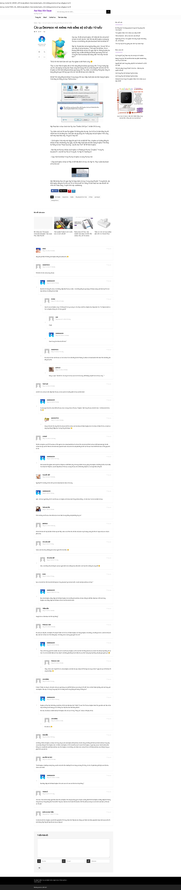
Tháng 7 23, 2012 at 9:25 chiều (49, 251)
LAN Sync (91, 197)
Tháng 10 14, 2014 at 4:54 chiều (57, 663)
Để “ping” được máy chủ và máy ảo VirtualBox (132, 55)
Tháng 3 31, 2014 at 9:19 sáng (48, 576)
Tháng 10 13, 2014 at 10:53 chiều (49, 627)
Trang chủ (38, 17)
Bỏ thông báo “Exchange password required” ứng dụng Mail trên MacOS (43, 234)
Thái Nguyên (46, 507)
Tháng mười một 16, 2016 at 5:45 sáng (63, 319)
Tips (39, 23)
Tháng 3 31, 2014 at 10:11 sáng (53, 592)
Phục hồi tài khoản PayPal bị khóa (129, 73)
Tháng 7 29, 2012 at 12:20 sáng (49, 438)
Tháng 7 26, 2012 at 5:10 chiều (49, 386)
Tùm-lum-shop (62, 17)
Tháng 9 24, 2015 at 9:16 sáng (48, 681)
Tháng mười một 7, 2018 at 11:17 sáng (50, 814)
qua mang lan (97, 197)
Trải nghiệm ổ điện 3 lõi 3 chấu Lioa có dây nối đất (63, 233)
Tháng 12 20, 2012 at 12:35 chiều (62, 335)
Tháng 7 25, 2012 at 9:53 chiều (53, 283)
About (45, 17)
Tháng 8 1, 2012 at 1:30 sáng (48, 493)
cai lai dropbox (57, 197)
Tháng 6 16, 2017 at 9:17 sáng (48, 794)
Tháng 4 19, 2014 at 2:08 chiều (48, 610)
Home (35, 23)
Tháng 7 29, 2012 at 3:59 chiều (62, 370)
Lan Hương (46, 679)
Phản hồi (109, 249)
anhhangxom (51, 281)
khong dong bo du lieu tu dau (81, 197)
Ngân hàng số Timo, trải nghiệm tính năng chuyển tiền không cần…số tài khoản (83, 234)
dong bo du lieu (65, 197)
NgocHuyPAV (55, 418)
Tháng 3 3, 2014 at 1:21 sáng (52, 560)
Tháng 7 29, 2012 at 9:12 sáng (57, 351)
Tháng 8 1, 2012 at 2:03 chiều (48, 509)
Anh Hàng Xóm (42, 44)
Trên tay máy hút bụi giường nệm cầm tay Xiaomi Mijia (103, 233)
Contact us (52, 17)
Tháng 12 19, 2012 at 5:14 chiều (57, 301)
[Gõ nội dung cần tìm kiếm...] (108, 12)
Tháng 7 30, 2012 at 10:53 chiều (49, 477)
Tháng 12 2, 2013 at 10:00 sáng (49, 525)
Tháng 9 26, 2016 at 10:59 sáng (49, 737)
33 (40, 31)
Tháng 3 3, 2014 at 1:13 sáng (48, 544)
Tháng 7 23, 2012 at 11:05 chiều (49, 267)
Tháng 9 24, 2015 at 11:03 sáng (53, 699)
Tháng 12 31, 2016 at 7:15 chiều (53, 777)
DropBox (72, 197)
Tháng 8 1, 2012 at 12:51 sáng (53, 458)
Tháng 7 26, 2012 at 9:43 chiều (53, 402)
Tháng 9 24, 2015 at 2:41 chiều (57, 721)
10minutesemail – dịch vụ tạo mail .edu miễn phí (127, 36)
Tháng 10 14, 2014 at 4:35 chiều (53, 645)
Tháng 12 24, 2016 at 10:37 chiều (49, 759)
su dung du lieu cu (54, 200)
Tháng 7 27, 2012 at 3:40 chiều (57, 420)
